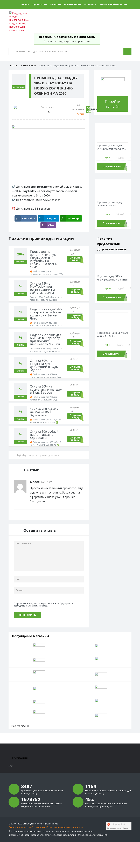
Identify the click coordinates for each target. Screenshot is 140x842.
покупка (32, 455)
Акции (25, 4)
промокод (44, 455)
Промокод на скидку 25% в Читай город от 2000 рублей (110, 147)
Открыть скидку (75, 290)
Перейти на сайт (113, 104)
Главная (13, 65)
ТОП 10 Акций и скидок (113, 4)
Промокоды (39, 4)
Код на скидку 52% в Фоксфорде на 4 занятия (112, 278)
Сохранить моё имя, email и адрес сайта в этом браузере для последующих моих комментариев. (43, 604)
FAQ (11, 765)
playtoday (21, 455)
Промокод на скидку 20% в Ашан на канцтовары (110, 203)
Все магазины (72, 4)
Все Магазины (20, 725)
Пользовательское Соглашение (27, 827)
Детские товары (28, 65)
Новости (55, 4)
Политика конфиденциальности (64, 827)
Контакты (90, 4)
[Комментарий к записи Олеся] (83, 481)
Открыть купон (89, 109)
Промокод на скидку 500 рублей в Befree (112, 334)
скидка (55, 455)
